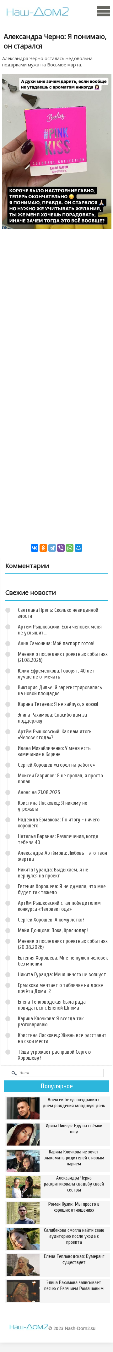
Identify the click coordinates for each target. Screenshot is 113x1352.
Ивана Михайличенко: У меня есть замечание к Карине (54, 751)
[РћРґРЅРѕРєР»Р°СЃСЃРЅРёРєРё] (43, 548)
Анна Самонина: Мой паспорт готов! (56, 643)
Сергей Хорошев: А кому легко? (51, 920)
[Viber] (61, 548)
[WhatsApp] (69, 548)
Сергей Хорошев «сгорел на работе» (56, 765)
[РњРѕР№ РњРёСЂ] (78, 548)
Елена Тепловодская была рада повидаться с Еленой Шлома (52, 1005)
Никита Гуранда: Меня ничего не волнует (62, 974)
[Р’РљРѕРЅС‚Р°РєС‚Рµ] (34, 548)
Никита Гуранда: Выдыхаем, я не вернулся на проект (53, 873)
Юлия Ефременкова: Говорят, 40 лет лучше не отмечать (56, 674)
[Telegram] (52, 548)
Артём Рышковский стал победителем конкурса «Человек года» (59, 906)
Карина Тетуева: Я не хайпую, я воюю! (58, 704)
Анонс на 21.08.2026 (39, 792)
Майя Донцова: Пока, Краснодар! (53, 930)
